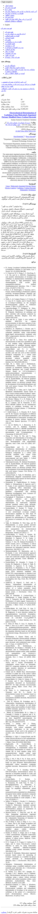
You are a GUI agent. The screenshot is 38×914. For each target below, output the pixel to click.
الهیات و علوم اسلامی (12, 36)
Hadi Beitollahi (19, 136)
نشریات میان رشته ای (12, 57)
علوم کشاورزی (10, 44)
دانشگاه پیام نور (10, 66)
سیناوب (3, 912)
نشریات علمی (9, 55)
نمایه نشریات (9, 17)
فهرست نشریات (10, 7)
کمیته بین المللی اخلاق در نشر (15, 73)
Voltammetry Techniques (28, 190)
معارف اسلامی (10, 49)
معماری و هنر (9, 51)
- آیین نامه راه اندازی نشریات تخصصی (13, 82)
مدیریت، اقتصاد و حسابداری (14, 47)
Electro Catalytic (10, 188)
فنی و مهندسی (10, 45)
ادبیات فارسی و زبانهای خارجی (15, 34)
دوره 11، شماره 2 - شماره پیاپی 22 (18, 123)
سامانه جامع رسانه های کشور (15, 67)
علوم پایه (8, 40)
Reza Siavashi (30, 136)
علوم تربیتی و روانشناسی (13, 42)
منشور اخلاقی (9, 15)
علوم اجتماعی (9, 38)
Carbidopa (20, 188)
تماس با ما (8, 9)
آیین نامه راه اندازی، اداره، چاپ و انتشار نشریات (21, 11)
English (7, 25)
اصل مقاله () (12, 125)
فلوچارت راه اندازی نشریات (14, 13)
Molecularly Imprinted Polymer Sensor (23, 186)
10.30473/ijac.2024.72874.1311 (25, 131)
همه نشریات (9, 32)
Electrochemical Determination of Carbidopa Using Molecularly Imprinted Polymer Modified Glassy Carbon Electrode (19, 115)
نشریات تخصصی (10, 53)
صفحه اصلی (9, 5)
